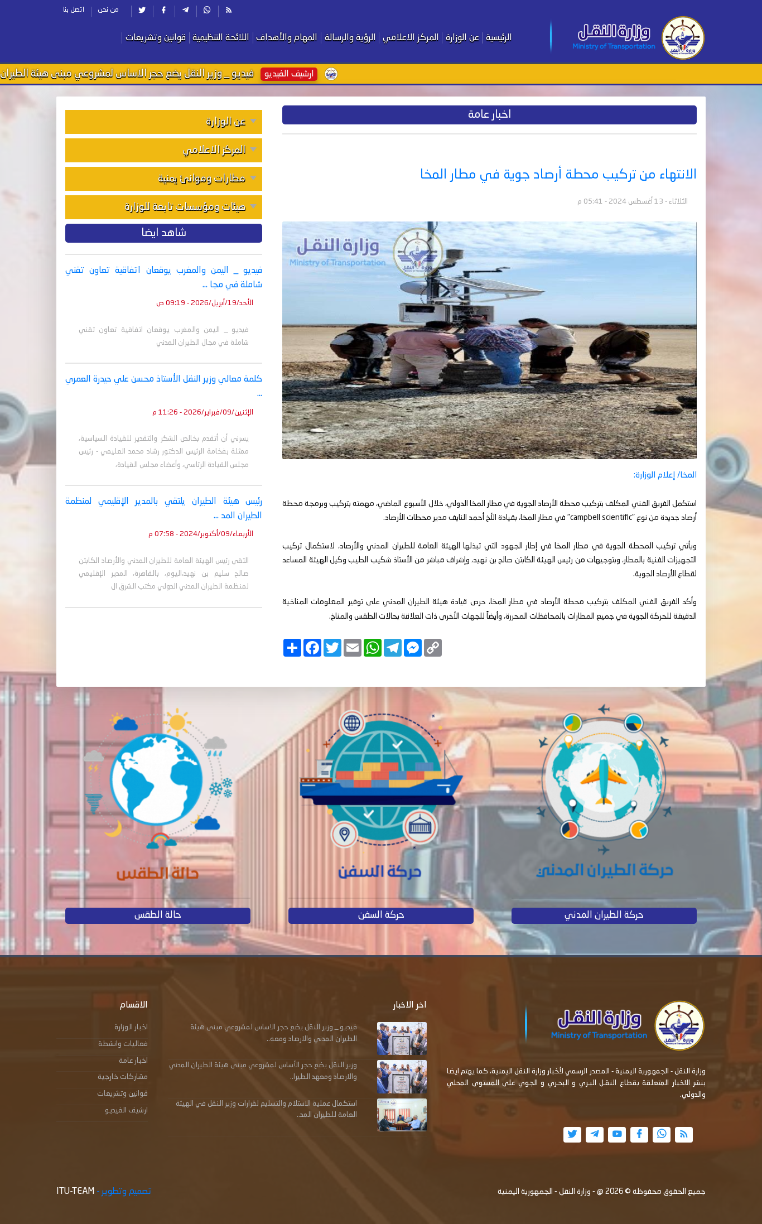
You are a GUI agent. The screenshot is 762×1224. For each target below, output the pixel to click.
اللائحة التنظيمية (220, 37)
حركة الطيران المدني (604, 915)
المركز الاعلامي (411, 37)
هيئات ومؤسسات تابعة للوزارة (184, 207)
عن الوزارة (462, 37)
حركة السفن (381, 915)
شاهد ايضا (163, 233)
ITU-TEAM (75, 1191)
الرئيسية (499, 37)
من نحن (108, 10)
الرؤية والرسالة (350, 37)
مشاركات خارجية (123, 1077)
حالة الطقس (157, 915)
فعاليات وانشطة (123, 1044)
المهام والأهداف (286, 37)
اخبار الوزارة (131, 1027)
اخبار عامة (133, 1060)
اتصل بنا (73, 10)
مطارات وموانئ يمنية (201, 179)
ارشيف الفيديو (126, 1110)
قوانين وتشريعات (156, 37)
